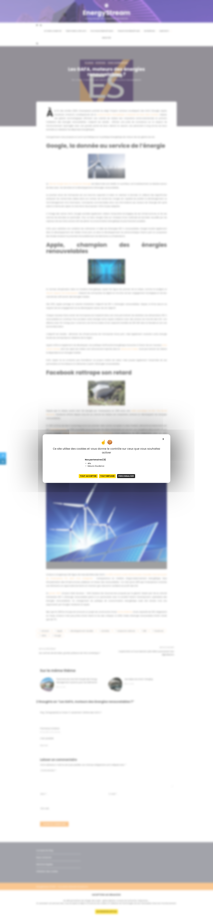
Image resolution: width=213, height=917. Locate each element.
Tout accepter (88, 476)
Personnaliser (126, 476)
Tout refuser (107, 476)
